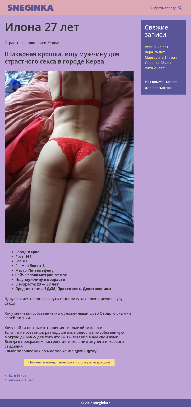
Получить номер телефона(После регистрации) (69, 362)
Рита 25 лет (155, 68)
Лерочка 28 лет (158, 62)
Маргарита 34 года (161, 57)
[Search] (180, 8)
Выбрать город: (162, 8)
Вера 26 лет (155, 52)
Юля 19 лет (17, 376)
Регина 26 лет (156, 46)
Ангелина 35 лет (21, 380)
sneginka (30, 7)
